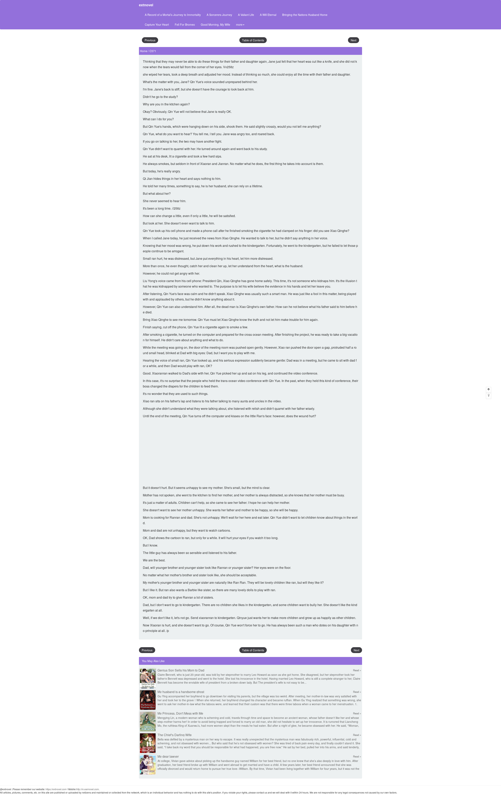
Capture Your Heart (157, 24)
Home (143, 51)
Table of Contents (253, 40)
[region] (250, 452)
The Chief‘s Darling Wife (175, 735)
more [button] (239, 24)
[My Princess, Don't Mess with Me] (148, 721)
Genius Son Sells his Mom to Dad (181, 670)
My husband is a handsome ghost (181, 691)
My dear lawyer (168, 756)
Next (353, 40)
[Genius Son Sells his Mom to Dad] (148, 678)
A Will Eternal (268, 15)
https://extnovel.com (56, 789)
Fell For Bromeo (185, 24)
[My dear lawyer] (148, 764)
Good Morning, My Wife (215, 24)
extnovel (146, 4)
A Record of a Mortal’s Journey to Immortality (173, 15)
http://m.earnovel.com (87, 789)
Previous (150, 40)
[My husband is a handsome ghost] (148, 700)
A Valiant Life (246, 15)
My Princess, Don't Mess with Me (180, 713)
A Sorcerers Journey (219, 15)
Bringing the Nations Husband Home (304, 15)
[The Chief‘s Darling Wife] (148, 743)
